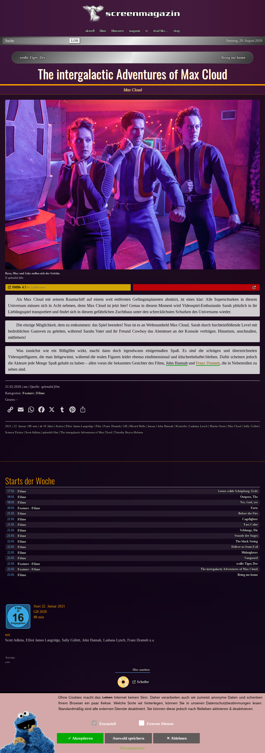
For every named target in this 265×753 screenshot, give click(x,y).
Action (60, 426)
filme (103, 31)
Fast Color (251, 524)
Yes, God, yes (249, 502)
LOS (74, 41)
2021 (8, 426)
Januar (151, 426)
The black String (246, 541)
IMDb (16, 287)
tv (146, 31)
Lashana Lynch (198, 426)
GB (125, 426)
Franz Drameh (112, 426)
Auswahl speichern (128, 738)
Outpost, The (249, 497)
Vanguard (251, 558)
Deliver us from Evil (244, 547)
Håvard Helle (137, 426)
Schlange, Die (249, 530)
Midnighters (249, 552)
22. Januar (20, 426)
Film (98, 426)
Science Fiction (14, 432)
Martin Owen (218, 426)
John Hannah (165, 426)
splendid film (50, 432)
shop (176, 31)
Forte (254, 508)
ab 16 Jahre (47, 426)
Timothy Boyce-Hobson (128, 432)
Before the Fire (248, 513)
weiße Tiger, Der (32, 57)
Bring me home (233, 57)
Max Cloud (234, 426)
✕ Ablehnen (177, 738)
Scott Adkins (32, 432)
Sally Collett (251, 426)
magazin (134, 31)
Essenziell (107, 724)
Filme (22, 491)
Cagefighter (250, 519)
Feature (23, 508)
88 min (32, 426)
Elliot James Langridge (79, 426)
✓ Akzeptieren (80, 738)
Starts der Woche (30, 481)
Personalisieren (132, 748)
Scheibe (143, 682)
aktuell (89, 31)
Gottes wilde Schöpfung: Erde (238, 491)
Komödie (181, 426)
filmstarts (117, 31)
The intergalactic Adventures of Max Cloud (229, 569)
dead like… (160, 31)
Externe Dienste (160, 724)
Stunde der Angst (246, 535)
